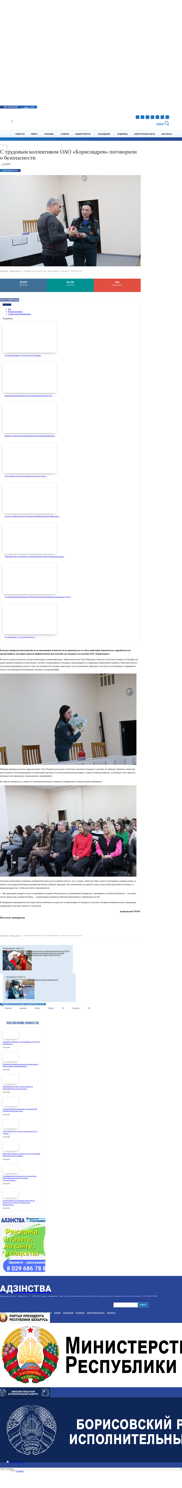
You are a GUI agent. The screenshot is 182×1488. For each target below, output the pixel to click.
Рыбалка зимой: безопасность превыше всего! (43, 980)
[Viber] (116, 927)
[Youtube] (162, 117)
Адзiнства (4, 271)
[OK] (167, 117)
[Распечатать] (88, 927)
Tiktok (37, 1008)
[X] (50, 927)
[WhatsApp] (69, 927)
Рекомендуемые (15, 311)
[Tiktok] (31, 1008)
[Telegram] (147, 117)
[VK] (107, 927)
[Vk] (58, 1008)
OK (89, 1008)
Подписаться (117, 280)
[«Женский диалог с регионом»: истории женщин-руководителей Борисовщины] (30, 538)
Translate (20, 1471)
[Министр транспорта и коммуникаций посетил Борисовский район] (30, 417)
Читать (23, 280)
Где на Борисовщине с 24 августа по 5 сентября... (23, 355)
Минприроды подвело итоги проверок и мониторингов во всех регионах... (18, 1087)
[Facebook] (137, 117)
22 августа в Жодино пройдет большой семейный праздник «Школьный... (32, 516)
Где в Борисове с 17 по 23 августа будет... (20, 637)
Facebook (75, 1008)
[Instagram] (142, 117)
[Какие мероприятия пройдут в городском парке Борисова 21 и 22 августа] (30, 377)
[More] (136, 927)
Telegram (8, 1008)
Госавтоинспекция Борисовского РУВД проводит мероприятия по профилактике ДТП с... (38, 597)
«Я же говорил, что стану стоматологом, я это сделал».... (26, 476)
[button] (163, 123)
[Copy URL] (126, 927)
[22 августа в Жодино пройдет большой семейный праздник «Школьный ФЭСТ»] (30, 498)
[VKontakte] (157, 117)
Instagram (23, 1008)
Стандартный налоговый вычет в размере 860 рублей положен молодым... (20, 1110)
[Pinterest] (59, 927)
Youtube (51, 1008)
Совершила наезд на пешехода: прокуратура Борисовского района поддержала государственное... (19, 1178)
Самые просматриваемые (19, 314)
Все (9, 309)
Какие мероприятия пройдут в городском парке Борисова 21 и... (29, 396)
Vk (63, 1008)
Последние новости (23, 1022)
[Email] (78, 927)
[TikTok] (152, 117)
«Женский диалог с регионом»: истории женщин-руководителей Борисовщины (34, 557)
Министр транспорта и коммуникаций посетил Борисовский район (30, 436)
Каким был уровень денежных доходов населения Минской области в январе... (21, 1155)
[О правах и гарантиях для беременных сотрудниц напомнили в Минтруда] (11, 1034)
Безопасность (10, 170)
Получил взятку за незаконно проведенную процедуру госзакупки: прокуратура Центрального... (19, 1202)
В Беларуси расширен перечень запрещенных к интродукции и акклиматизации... (20, 1065)
